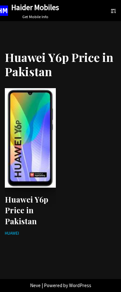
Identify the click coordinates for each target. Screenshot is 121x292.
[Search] (115, 12)
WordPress (80, 285)
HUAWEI (12, 233)
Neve (35, 285)
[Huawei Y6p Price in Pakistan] (30, 138)
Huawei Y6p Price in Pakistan (26, 210)
